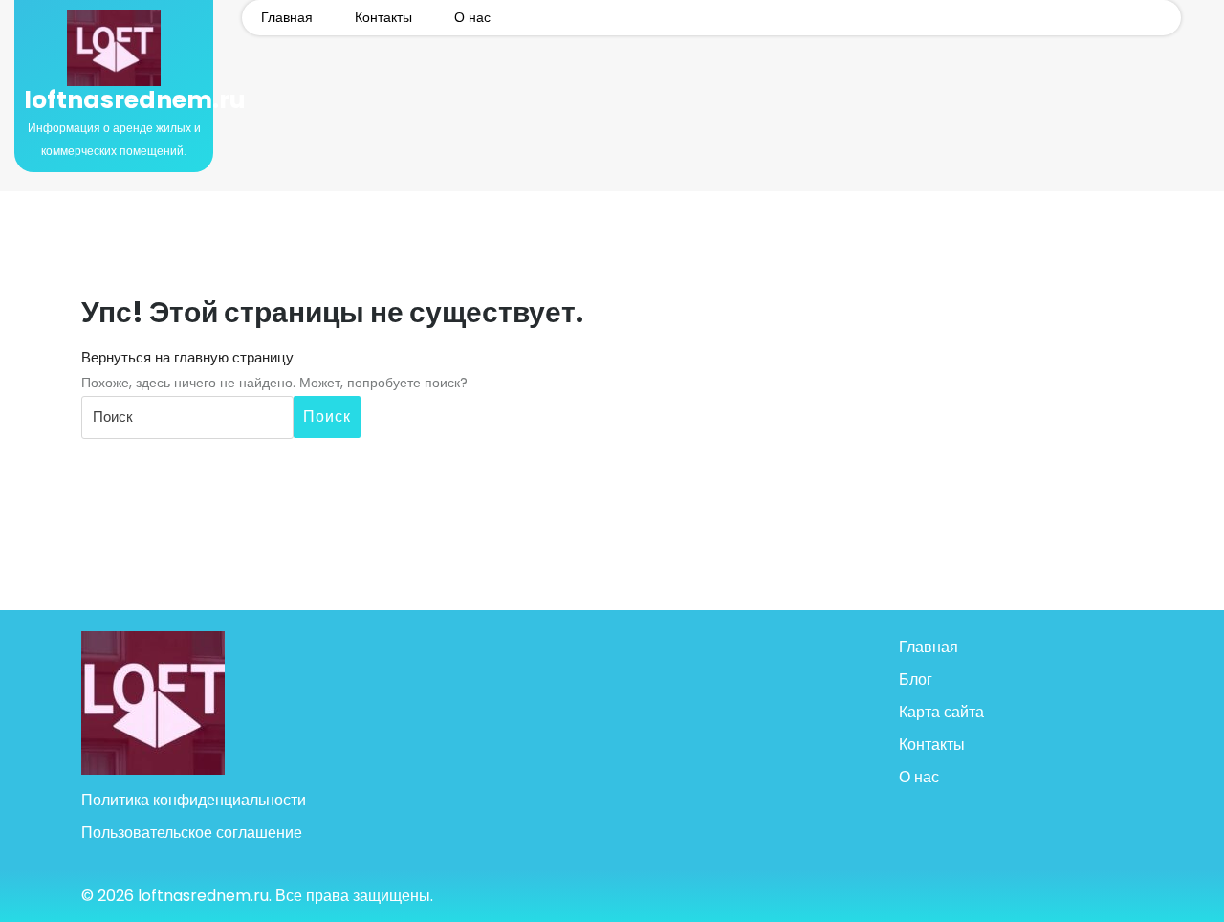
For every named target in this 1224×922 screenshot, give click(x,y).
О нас (472, 17)
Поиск (327, 416)
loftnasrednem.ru (135, 100)
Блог (915, 680)
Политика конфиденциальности (193, 800)
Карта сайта (941, 712)
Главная (287, 17)
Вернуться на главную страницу (187, 357)
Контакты (383, 17)
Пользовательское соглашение (191, 833)
